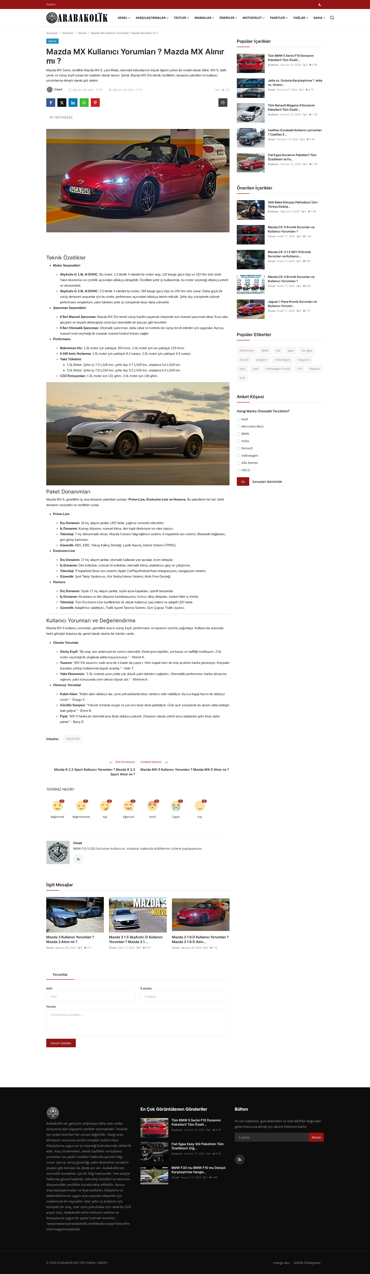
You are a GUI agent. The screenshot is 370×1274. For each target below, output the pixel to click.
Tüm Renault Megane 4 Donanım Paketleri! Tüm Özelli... (291, 107)
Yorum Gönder (61, 1043)
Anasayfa (52, 33)
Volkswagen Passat (278, 369)
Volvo (245, 441)
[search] (332, 18)
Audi (245, 419)
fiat (278, 350)
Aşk (105, 817)
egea (291, 350)
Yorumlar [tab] (60, 974)
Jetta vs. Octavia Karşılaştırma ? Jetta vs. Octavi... (295, 82)
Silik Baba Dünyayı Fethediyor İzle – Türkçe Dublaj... (293, 204)
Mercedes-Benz (253, 426)
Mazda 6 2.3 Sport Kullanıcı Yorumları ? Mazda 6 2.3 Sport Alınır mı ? (94, 771)
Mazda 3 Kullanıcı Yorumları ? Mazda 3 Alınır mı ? (70, 939)
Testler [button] (180, 18)
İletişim (50, 4)
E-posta (146, 988)
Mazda (82, 33)
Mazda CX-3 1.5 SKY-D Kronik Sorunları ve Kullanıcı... (289, 254)
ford (242, 378)
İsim (49, 988)
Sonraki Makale (151, 762)
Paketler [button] (277, 18)
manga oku (281, 1263)
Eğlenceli (128, 817)
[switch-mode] (320, 4)
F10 (299, 369)
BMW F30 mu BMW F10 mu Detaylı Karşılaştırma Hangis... (199, 1170)
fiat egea (306, 350)
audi (255, 369)
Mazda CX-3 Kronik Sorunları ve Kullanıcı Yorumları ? (291, 279)
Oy (243, 482)
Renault (247, 448)
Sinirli (152, 817)
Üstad (77, 843)
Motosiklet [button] (252, 18)
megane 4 (304, 360)
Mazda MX (73, 739)
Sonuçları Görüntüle (267, 482)
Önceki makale (125, 762)
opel (242, 369)
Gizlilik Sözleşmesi (307, 1263)
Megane (314, 369)
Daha (317, 18)
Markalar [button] (202, 18)
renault (244, 360)
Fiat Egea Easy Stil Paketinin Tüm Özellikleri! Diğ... (198, 1146)
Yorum (51, 1006)
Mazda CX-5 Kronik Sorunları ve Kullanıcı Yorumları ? (291, 229)
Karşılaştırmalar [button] (151, 18)
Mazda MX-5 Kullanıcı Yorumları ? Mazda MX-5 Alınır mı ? (184, 769)
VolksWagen (282, 360)
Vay (199, 817)
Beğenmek (57, 817)
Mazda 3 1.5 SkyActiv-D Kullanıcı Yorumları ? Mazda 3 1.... (136, 939)
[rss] (240, 1159)
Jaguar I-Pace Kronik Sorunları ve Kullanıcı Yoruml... (292, 304)
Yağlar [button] (299, 18)
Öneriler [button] (226, 18)
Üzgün (176, 817)
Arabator (273, 65)
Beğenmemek (81, 817)
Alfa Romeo (247, 350)
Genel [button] (122, 18)
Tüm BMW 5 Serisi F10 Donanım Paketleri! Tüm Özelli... (291, 58)
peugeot (261, 360)
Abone (316, 1137)
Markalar (68, 33)
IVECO (246, 470)
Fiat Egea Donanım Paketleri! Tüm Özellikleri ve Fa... (292, 157)
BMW (265, 350)
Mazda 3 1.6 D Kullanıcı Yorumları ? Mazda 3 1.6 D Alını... (200, 939)
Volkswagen (250, 455)
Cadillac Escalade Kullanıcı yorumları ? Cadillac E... (295, 132)
